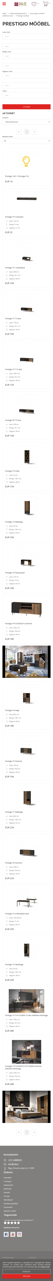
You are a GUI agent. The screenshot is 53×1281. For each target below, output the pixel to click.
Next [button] (43, 661)
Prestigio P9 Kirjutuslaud (15, 573)
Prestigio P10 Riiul (12, 471)
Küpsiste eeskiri (10, 1211)
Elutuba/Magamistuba (18, 13)
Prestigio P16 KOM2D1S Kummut (18, 623)
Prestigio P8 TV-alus (13, 420)
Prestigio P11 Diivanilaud (15, 267)
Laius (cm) (6, 32)
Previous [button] (9, 661)
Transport (8, 1181)
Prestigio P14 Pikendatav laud (17, 913)
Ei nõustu (26, 1272)
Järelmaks (7, 1189)
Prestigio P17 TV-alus (13, 369)
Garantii (7, 1192)
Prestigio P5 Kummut (13, 761)
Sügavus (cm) (7, 71)
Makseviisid (8, 1185)
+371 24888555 (15, 1160)
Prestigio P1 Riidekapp (14, 812)
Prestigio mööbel (22, 16)
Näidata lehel (7, 136)
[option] (26, 662)
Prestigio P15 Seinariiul (14, 217)
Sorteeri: (5, 118)
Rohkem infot (45, 1267)
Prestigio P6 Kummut (13, 863)
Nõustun (26, 1276)
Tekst (4, 91)
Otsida (26, 106)
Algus (4, 13)
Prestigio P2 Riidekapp (14, 522)
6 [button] (36, 675)
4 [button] (28, 675)
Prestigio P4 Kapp (12, 710)
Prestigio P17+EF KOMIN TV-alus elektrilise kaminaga (26, 1015)
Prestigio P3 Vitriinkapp (14, 964)
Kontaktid (7, 1177)
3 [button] (24, 675)
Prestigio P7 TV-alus (13, 318)
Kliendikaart (8, 1200)
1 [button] (17, 675)
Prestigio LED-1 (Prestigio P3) (17, 176)
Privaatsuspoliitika (11, 1203)
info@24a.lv (13, 1164)
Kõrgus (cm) (6, 52)
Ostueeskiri (8, 1207)
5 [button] (32, 675)
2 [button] (21, 675)
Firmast (7, 1196)
